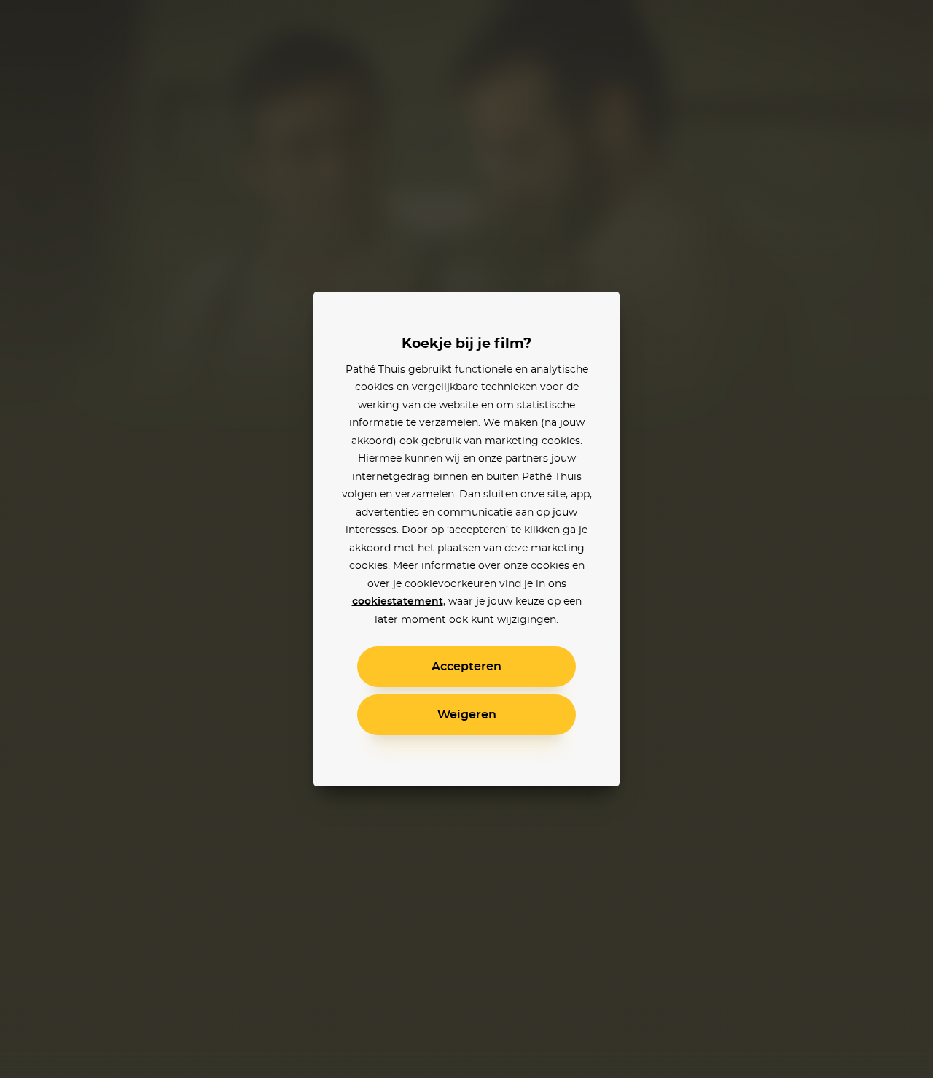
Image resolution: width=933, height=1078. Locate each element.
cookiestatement (397, 602)
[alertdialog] (466, 539)
